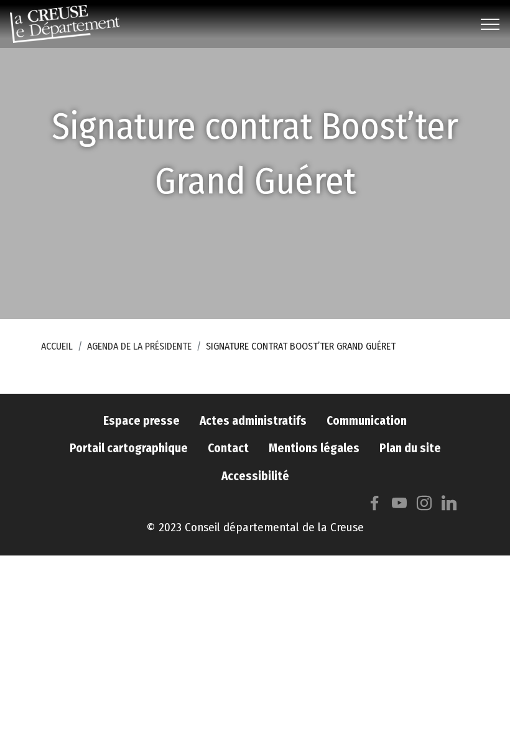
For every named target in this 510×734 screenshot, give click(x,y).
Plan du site (410, 448)
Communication (367, 421)
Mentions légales (314, 448)
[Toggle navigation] (490, 24)
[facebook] (374, 506)
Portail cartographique (129, 448)
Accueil (57, 346)
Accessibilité (255, 476)
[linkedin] (449, 506)
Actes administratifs (253, 421)
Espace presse (141, 421)
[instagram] (424, 506)
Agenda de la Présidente (139, 346)
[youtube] (399, 506)
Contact (228, 448)
